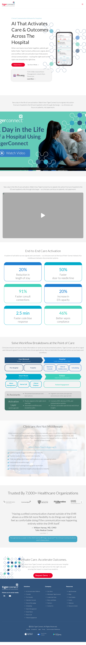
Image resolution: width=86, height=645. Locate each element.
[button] (33, 65)
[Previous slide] (4, 502)
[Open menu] (82, 4)
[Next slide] (81, 502)
